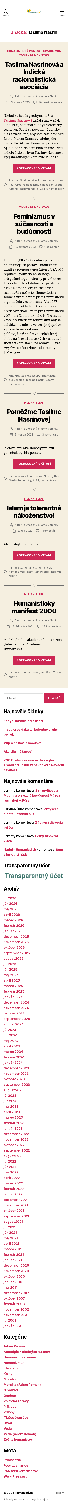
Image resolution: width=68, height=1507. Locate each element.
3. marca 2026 (20, 102)
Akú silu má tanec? (18, 752)
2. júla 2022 (25, 530)
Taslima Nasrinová (18, 120)
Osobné (10, 1396)
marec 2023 (13, 1117)
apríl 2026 (12, 915)
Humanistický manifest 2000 (34, 607)
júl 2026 (10, 898)
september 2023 (17, 1084)
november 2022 (16, 1139)
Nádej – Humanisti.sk (20, 849)
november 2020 (16, 1271)
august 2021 (13, 1222)
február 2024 (14, 1057)
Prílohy (9, 1412)
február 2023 (14, 1123)
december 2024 (16, 1002)
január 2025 (13, 997)
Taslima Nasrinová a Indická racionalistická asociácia (34, 75)
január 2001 (13, 1326)
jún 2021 (10, 1233)
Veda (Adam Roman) (20, 1434)
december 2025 (16, 936)
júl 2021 (10, 1227)
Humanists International (39, 180)
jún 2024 (10, 1035)
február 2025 (14, 991)
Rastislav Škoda (52, 184)
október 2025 (14, 947)
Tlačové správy (16, 1417)
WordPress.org (16, 1476)
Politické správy (16, 1401)
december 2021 (16, 1200)
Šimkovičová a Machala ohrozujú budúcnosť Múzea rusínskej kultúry (32, 795)
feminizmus (16, 376)
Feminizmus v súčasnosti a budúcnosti (34, 223)
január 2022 (13, 1194)
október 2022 (14, 1145)
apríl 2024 (12, 1046)
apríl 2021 (11, 1243)
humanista (15, 567)
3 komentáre (50, 434)
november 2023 (16, 1074)
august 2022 (13, 1156)
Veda (8, 1428)
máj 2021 (11, 1238)
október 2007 (14, 1298)
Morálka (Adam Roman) (22, 1385)
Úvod (8, 1423)
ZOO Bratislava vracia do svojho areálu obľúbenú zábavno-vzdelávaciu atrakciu (34, 765)
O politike (11, 1390)
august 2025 (14, 958)
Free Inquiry (32, 376)
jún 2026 (10, 904)
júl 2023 (10, 1095)
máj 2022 (11, 1172)
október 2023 (14, 1079)
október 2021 (14, 1211)
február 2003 (14, 1304)
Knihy (8, 1374)
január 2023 (13, 1128)
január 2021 (13, 1260)
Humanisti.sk (24, 1493)
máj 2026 (11, 909)
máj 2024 (11, 1041)
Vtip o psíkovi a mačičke (23, 743)
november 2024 (16, 1008)
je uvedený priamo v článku (40, 96)
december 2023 (16, 1068)
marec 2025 (13, 986)
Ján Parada (42, 571)
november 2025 (16, 942)
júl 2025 (10, 964)
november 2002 (16, 1309)
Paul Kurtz (15, 184)
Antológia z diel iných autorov (27, 1352)
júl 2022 (10, 1161)
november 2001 (16, 1315)
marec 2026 (13, 920)
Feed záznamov (16, 1465)
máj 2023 (11, 1106)
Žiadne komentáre (50, 102)
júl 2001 (10, 1320)
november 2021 (16, 1205)
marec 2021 (13, 1249)
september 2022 (17, 1150)
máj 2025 (11, 975)
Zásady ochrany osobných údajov (26, 1499)
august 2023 (14, 1090)
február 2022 (14, 1189)
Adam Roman (14, 1346)
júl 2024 (10, 1030)
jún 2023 (10, 1101)
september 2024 (17, 1019)
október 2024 (14, 1013)
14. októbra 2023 (25, 247)
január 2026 (13, 931)
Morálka (10, 1379)
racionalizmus (32, 184)
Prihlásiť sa (12, 1460)
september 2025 (17, 953)
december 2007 (16, 1293)
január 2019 (13, 1282)
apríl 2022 (12, 1178)
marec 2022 (13, 1183)
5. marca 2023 (24, 434)
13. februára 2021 (22, 626)
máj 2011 (11, 1287)
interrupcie (48, 376)
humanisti (30, 567)
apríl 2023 (12, 1112)
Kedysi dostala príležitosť (23, 721)
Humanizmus (51, 50)
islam (59, 180)
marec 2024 (13, 1052)
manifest (46, 672)
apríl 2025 (12, 980)
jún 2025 (10, 969)
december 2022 (16, 1134)
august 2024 (14, 1024)
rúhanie (13, 188)
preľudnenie (16, 380)
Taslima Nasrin (29, 188)
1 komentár (51, 247)
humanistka (16, 476)
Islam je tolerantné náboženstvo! (34, 511)
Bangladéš (15, 180)
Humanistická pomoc (23, 50)
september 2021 (16, 1216)
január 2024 (13, 1063)
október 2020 (14, 1276)
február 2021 (14, 1254)
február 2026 (14, 925)
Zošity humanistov (34, 55)
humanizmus (17, 571)
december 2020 (16, 1265)
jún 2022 (10, 1167)
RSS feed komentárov (21, 1471)
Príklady (10, 1406)
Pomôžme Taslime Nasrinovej (34, 415)
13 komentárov (51, 626)
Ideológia (11, 1368)
